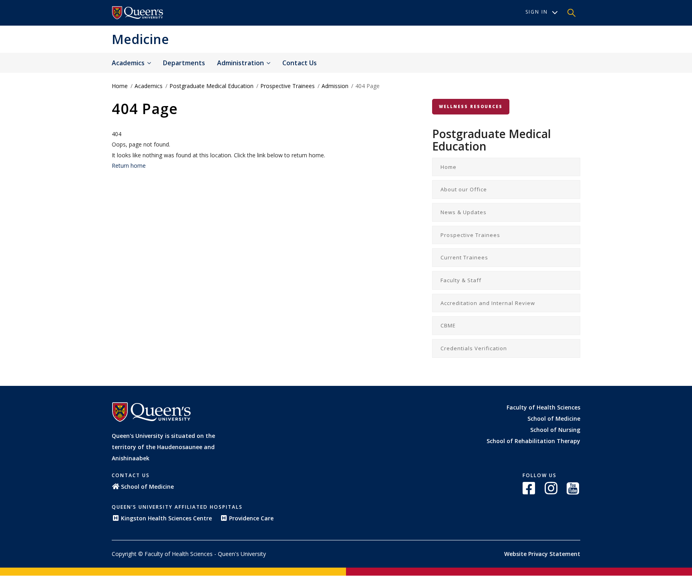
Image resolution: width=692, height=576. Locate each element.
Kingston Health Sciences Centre (166, 518)
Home (120, 86)
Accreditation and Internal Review (488, 303)
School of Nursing (555, 430)
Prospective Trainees (287, 86)
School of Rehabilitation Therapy (533, 441)
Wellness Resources (471, 106)
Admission (335, 86)
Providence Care (251, 518)
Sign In (536, 11)
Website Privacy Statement (542, 554)
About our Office (464, 189)
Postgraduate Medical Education (211, 86)
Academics (129, 62)
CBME (448, 325)
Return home (129, 165)
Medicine (140, 39)
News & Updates (464, 212)
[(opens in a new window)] (530, 488)
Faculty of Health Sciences (543, 407)
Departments (184, 62)
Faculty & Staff (461, 280)
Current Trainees (464, 257)
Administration (241, 62)
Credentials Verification (474, 348)
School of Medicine (553, 418)
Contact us (299, 62)
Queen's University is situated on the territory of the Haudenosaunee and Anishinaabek (163, 447)
